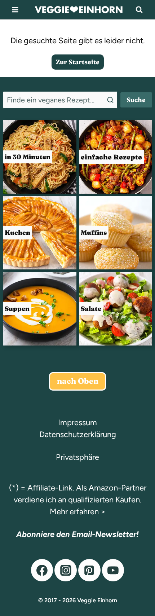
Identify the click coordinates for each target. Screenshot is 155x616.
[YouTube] (113, 570)
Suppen (17, 308)
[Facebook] (42, 570)
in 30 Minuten (27, 156)
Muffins (94, 232)
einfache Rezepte (111, 157)
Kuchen (17, 232)
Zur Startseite (77, 62)
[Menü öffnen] (15, 9)
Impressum (77, 422)
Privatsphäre (77, 457)
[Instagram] (65, 570)
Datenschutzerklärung (77, 434)
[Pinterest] (89, 570)
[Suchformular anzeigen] (139, 10)
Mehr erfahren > (78, 511)
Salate (91, 308)
